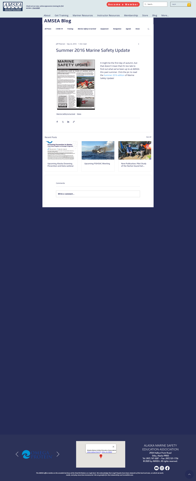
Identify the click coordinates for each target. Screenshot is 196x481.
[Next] (58, 454)
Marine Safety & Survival (87, 29)
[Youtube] (156, 468)
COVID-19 (59, 29)
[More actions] (138, 44)
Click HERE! (36, 8)
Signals (128, 29)
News (138, 29)
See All (148, 137)
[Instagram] (162, 468)
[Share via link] (74, 122)
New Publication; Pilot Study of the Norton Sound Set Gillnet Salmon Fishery (133, 164)
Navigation (117, 29)
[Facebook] (167, 468)
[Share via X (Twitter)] (63, 122)
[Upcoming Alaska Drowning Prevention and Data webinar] (61, 150)
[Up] (189, 474)
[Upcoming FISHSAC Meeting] (98, 150)
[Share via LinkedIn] (68, 122)
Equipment (104, 29)
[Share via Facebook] (57, 122)
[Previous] (17, 454)
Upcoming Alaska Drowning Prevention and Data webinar (61, 164)
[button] (189, 4)
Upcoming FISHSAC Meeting (97, 163)
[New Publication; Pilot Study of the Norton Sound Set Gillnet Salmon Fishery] (134, 150)
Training (70, 29)
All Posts (48, 29)
